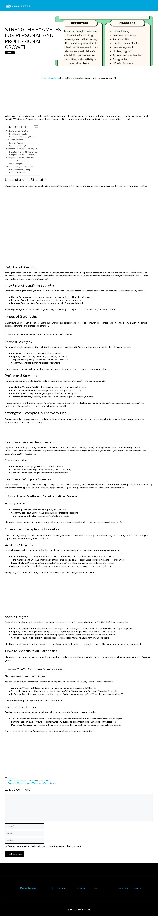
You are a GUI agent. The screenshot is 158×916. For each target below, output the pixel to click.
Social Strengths (15, 164)
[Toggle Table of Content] (35, 127)
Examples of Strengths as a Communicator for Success (30, 780)
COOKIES (62, 888)
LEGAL (96, 888)
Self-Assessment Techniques (20, 170)
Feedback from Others (18, 172)
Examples (10, 53)
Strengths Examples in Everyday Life (22, 148)
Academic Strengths (17, 161)
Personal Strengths (16, 143)
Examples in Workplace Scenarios (22, 155)
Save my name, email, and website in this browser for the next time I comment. (44, 846)
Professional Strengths (18, 146)
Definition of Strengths (18, 134)
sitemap (81, 888)
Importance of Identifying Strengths (23, 137)
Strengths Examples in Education (20, 157)
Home (45, 78)
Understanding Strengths (17, 131)
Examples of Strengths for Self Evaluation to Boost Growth (32, 783)
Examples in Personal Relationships (23, 152)
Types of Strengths (14, 139)
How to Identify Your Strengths (19, 166)
